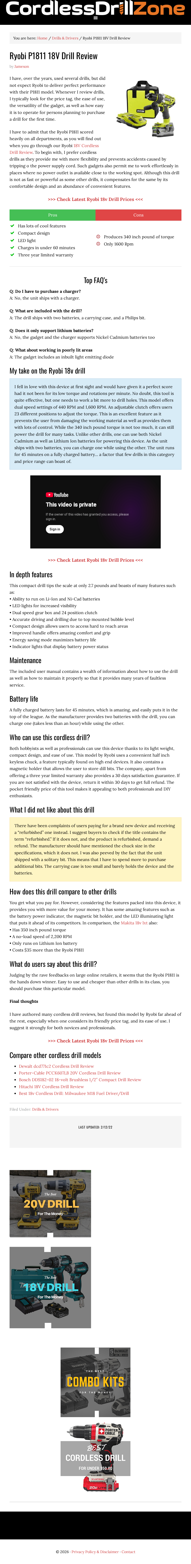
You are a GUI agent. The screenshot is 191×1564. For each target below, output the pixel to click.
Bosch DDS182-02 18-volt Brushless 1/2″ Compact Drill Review (80, 1079)
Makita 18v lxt (134, 923)
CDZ (95, 7)
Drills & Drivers (45, 1109)
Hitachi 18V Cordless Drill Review (51, 1086)
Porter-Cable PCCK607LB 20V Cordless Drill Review (70, 1073)
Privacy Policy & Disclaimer (95, 1551)
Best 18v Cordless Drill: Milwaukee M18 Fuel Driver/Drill (74, 1093)
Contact (128, 1551)
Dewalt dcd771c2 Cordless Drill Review (56, 1066)
